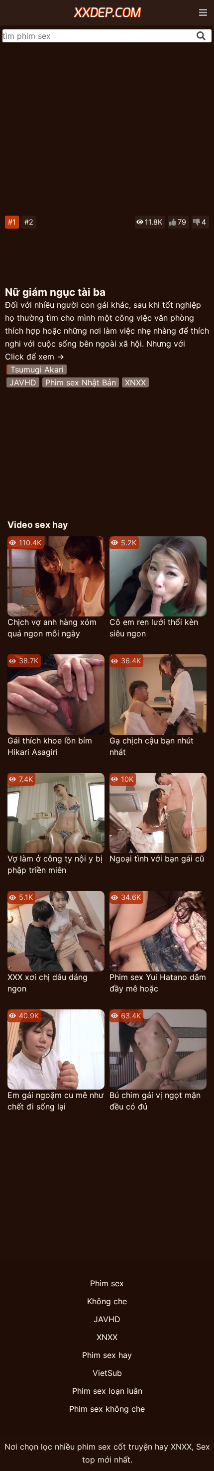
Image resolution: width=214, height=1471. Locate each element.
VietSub (107, 1373)
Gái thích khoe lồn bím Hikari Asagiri (49, 746)
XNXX (135, 382)
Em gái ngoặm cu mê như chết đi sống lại (55, 1100)
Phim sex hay (107, 1355)
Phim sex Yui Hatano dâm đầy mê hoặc (157, 982)
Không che (107, 1301)
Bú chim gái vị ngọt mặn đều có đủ (155, 1100)
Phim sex (107, 1283)
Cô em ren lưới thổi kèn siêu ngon (153, 627)
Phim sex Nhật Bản (80, 382)
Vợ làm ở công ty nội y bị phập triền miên (55, 864)
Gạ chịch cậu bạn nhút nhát (151, 746)
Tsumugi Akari (37, 369)
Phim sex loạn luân (107, 1391)
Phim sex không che (107, 1409)
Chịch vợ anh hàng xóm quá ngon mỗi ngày (52, 627)
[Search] (201, 35)
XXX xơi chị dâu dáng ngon (47, 982)
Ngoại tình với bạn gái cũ (156, 858)
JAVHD (22, 382)
